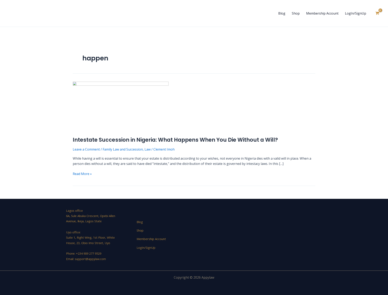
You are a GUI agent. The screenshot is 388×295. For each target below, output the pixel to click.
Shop (296, 13)
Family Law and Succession (123, 149)
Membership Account (322, 13)
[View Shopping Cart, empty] (377, 13)
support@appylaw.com (90, 259)
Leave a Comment (86, 149)
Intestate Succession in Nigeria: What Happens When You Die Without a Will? (175, 139)
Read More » (82, 173)
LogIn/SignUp (355, 13)
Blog (281, 13)
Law (147, 149)
